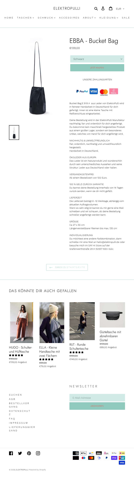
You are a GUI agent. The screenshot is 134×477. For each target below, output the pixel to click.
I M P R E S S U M (18, 423)
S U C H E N (15, 394)
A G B (12, 399)
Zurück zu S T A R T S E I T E (69, 267)
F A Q (12, 418)
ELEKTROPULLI (67, 8)
